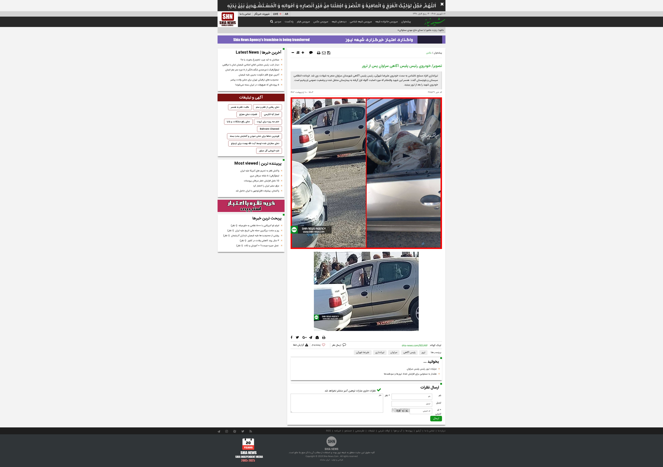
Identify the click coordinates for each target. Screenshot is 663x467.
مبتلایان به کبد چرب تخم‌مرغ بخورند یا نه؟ (260, 60)
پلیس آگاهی (409, 352)
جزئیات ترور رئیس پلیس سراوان (422, 369)
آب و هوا (397, 431)
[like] (320, 345)
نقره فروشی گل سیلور (269, 151)
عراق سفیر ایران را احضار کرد (266, 186)
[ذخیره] (328, 53)
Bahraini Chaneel (269, 129)
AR (286, 14)
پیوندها (409, 431)
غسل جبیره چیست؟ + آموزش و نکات (257, 246)
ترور (423, 352)
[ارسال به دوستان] (324, 53)
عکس (428, 53)
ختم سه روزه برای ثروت (268, 122)
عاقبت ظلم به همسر (240, 107)
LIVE (275, 14)
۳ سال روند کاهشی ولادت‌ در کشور (259, 241)
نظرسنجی (359, 431)
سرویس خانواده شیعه (386, 22)
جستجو (348, 431)
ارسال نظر (337, 345)
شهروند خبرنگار (262, 14)
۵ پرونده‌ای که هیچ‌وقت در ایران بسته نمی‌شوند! (257, 85)
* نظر (387, 395)
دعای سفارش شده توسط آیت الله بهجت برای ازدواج (255, 143)
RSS (328, 431)
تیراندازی (379, 352)
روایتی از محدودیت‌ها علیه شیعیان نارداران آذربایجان (251, 236)
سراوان (393, 352)
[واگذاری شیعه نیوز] (331, 38)
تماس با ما (245, 14)
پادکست (289, 22)
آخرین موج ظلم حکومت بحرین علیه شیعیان (259, 75)
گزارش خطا (298, 345)
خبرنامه (337, 431)
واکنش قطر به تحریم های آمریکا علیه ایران (259, 171)
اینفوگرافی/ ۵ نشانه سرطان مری (264, 176)
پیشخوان (406, 22)
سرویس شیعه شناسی (361, 22)
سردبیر (278, 22)
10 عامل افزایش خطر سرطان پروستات (261, 181)
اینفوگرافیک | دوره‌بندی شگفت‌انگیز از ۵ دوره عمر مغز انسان (252, 70)
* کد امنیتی (438, 412)
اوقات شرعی (384, 431)
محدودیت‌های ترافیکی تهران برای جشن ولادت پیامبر (254, 80)
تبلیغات (371, 431)
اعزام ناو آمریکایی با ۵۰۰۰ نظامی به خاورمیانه (255, 226)
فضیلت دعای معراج (248, 114)
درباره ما (441, 431)
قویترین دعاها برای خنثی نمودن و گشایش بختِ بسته (254, 136)
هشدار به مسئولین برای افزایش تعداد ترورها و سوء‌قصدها (410, 374)
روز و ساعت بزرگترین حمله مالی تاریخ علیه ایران (253, 231)
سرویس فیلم (303, 22)
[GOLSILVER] (251, 206)
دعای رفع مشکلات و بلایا (238, 122)
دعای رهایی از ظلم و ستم (267, 107)
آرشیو (418, 431)
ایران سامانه (325, 460)
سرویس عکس (320, 22)
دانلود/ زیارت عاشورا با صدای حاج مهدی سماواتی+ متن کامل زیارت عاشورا (410, 30)
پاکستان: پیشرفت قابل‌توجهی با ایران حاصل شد (257, 191)
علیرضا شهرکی (362, 352)
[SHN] (228, 19)
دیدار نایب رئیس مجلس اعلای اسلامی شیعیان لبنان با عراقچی (250, 65)
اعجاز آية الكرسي (271, 114)
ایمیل (438, 403)
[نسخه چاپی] (318, 53)
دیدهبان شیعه (339, 22)
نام (440, 395)
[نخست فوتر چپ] (249, 450)
